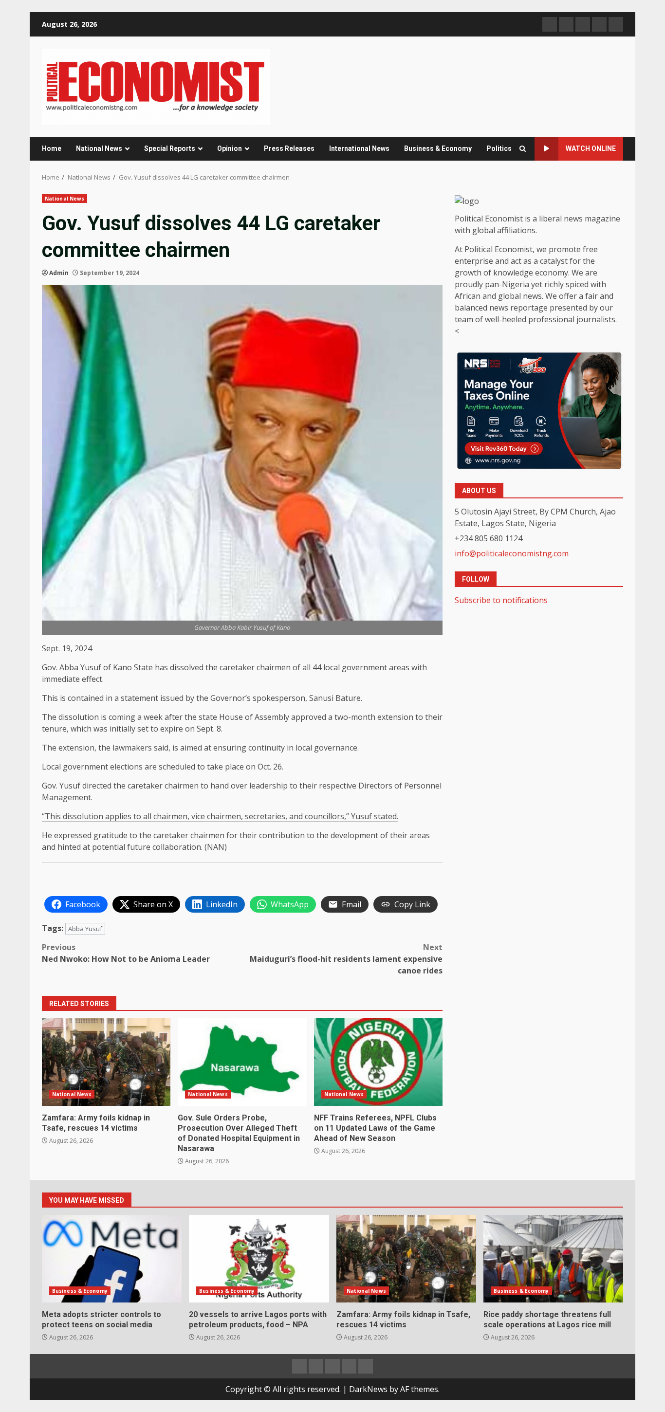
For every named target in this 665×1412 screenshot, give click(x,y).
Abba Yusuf (85, 928)
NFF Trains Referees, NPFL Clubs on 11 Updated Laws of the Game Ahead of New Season (378, 1062)
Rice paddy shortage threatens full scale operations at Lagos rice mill (553, 1258)
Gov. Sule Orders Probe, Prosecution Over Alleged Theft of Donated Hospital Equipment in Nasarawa (242, 1062)
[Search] (522, 148)
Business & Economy (438, 148)
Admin (59, 273)
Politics (499, 148)
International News (359, 148)
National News (99, 148)
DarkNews (368, 1389)
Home (51, 148)
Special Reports (169, 148)
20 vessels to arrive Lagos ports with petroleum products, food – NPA (259, 1258)
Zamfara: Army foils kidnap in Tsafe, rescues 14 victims (106, 1062)
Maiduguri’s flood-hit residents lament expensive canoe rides (346, 959)
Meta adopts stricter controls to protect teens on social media (112, 1258)
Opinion (229, 148)
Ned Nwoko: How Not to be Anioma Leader (126, 953)
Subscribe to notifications (501, 599)
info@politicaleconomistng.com (512, 553)
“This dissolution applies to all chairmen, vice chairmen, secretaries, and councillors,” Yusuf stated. (220, 816)
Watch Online (591, 148)
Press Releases (289, 148)
